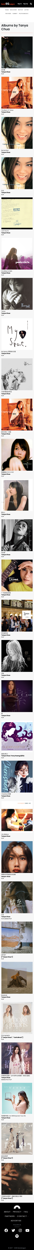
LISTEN (26, 10)
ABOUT (7, 1212)
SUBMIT (15, 13)
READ (7, 10)
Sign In (20, 4)
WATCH (20, 10)
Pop (2, 74)
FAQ (26, 1212)
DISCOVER (13, 10)
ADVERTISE (16, 1220)
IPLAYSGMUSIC (24, 13)
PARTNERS (10, 1216)
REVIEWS (8, 13)
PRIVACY (17, 1212)
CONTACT (22, 1216)
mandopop (8, 919)
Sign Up (25, 4)
